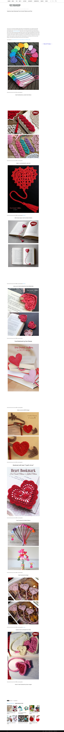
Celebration (36, 1)
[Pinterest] (52, 1)
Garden (9, 1)
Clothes (24, 1)
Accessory (30, 1)
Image (24, 627)
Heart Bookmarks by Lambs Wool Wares (23, 94)
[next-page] (9, 725)
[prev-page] (7, 725)
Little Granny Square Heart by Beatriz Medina (23, 217)
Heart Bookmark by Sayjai (23, 575)
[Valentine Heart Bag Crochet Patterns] (34, 718)
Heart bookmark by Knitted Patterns (23, 520)
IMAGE (24, 215)
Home (13, 1)
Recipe (46, 1)
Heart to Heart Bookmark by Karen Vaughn (23, 684)
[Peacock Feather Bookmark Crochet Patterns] (23, 708)
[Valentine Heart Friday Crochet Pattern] (12, 718)
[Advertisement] (40, 5)
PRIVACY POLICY (50, 731)
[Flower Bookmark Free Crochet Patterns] (34, 708)
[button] (56, 1)
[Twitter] (54, 1)
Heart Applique (15, 700)
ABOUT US (46, 731)
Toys (16, 1)
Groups (42, 1)
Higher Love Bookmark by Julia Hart (23, 163)
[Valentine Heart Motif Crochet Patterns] (12, 708)
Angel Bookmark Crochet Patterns (23, 722)
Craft (20, 1)
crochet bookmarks (16, 31)
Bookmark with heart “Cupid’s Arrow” (23, 465)
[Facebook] (50, 1)
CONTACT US (55, 731)
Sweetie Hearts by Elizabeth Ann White (23, 629)
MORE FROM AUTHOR (19, 703)
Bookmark (11, 700)
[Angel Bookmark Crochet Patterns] (23, 718)
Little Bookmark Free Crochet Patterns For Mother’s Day (21, 39)
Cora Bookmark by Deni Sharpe (23, 341)
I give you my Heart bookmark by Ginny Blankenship (23, 286)
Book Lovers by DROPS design (23, 410)
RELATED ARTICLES (10, 703)
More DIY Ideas (47, 44)
